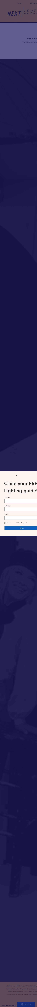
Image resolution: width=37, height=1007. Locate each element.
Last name (7, 506)
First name (7, 497)
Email (6, 514)
